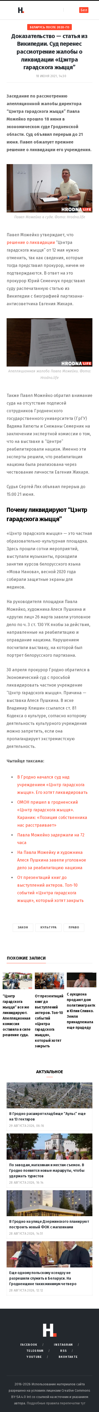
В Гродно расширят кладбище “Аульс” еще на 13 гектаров (47, 1117)
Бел (84, 10)
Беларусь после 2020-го (49, 27)
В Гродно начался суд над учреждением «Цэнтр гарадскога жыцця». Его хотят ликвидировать (52, 785)
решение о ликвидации (31, 242)
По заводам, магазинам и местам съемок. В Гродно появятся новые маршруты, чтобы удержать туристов (46, 1170)
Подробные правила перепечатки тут (56, 1403)
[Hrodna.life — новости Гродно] (21, 10)
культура (48, 927)
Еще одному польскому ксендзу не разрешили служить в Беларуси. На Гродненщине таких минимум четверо (42, 1278)
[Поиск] (68, 10)
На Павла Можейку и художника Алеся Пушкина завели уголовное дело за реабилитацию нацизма (51, 860)
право (74, 927)
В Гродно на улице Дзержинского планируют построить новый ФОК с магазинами (49, 1224)
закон (23, 927)
